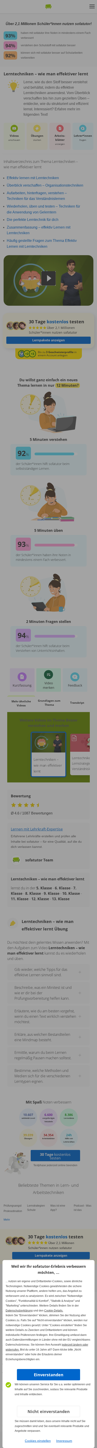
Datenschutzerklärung (19, 1310)
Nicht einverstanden (49, 1411)
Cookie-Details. (53, 1310)
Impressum (64, 1441)
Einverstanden (48, 1374)
